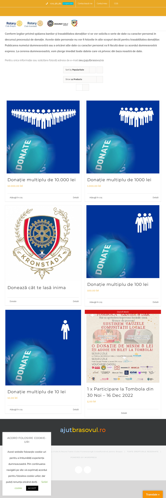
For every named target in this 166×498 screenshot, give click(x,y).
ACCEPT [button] (32, 488)
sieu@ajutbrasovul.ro (91, 60)
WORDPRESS (90, 457)
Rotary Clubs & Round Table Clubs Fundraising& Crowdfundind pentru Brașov (84, 452)
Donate (13, 301)
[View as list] (86, 87)
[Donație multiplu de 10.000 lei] (43, 137)
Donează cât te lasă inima (36, 287)
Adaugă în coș (16, 197)
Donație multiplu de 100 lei (117, 284)
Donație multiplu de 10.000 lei (41, 179)
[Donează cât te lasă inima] (43, 243)
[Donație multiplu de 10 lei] (43, 347)
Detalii (76, 197)
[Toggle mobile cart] (154, 22)
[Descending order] (100, 70)
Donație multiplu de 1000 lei (119, 179)
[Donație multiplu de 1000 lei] (123, 137)
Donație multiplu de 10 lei (36, 391)
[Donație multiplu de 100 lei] (123, 241)
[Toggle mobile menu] (160, 22)
